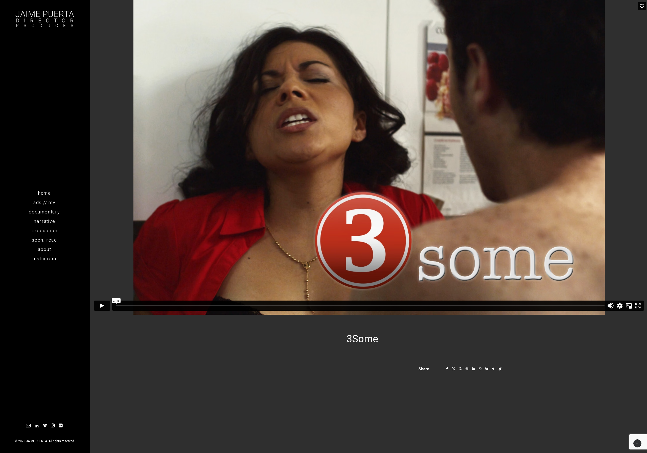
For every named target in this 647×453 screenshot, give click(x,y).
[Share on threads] (460, 368)
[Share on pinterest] (467, 368)
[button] (28, 426)
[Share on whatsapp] (480, 368)
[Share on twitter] (454, 368)
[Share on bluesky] (486, 368)
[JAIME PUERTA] (44, 19)
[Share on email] (500, 368)
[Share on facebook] (447, 368)
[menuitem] (28, 426)
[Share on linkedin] (473, 368)
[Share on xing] (493, 368)
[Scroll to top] (637, 443)
